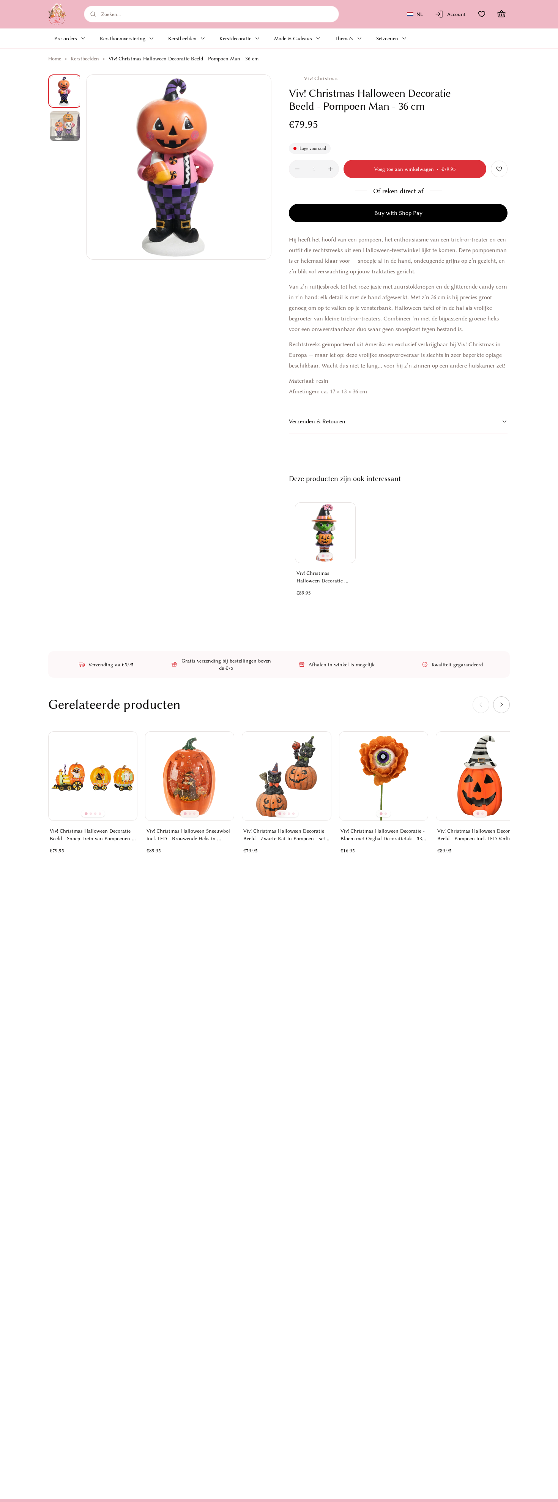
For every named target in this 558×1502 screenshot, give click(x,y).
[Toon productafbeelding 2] (65, 126)
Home (54, 58)
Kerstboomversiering (122, 38)
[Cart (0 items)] (501, 14)
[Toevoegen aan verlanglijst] (499, 169)
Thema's (344, 38)
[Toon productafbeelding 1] (65, 91)
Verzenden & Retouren (317, 421)
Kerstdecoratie (235, 38)
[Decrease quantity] (297, 169)
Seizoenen (387, 38)
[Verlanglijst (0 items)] (481, 14)
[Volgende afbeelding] (257, 167)
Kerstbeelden (182, 38)
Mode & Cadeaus (293, 38)
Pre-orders (65, 38)
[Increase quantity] (330, 169)
